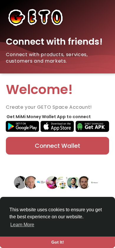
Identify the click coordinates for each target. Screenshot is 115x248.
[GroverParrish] (30, 182)
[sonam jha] (20, 182)
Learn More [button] (22, 224)
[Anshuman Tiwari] (73, 182)
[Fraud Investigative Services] (41, 182)
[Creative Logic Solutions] (94, 182)
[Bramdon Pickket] (84, 182)
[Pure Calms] (62, 182)
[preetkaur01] (52, 182)
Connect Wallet (57, 146)
